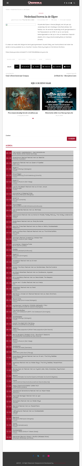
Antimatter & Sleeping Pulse (22, 193)
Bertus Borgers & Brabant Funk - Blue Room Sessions (31, 334)
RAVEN (15, 339)
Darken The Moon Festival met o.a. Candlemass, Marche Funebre (35, 267)
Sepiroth (48, 59)
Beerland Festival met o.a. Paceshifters (26, 406)
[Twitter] (66, 3)
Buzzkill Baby (11, 59)
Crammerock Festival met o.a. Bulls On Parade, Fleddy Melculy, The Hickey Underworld (42, 215)
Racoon (15, 375)
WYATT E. (16, 198)
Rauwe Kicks (17, 299)
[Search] (74, 3)
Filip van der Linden (28, 20)
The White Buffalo (19, 310)
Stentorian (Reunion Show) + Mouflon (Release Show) (31, 436)
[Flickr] (71, 3)
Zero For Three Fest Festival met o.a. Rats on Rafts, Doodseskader (35, 226)
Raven (15, 351)
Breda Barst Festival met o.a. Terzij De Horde (28, 221)
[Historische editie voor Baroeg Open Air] (59, 98)
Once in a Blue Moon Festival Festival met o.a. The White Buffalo (34, 231)
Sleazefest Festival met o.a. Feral (24, 287)
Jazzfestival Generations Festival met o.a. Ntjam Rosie (31, 390)
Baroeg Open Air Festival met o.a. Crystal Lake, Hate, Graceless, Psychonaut (39, 369)
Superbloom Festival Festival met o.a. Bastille (28, 157)
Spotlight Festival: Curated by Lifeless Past (28, 237)
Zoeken (8, 135)
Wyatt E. (16, 167)
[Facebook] (64, 3)
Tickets (15, 170)
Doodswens (16, 346)
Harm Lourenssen (60, 463)
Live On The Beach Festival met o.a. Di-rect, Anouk (30, 187)
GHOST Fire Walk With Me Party (23, 323)
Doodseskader (17, 316)
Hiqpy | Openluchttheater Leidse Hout (26, 385)
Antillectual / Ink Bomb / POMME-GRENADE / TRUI (30, 305)
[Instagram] (69, 3)
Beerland (16, 417)
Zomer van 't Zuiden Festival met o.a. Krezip (28, 282)
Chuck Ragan (17, 174)
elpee (40, 59)
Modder (15, 249)
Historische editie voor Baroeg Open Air (59, 113)
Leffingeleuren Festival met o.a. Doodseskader (28, 411)
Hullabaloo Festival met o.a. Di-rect (25, 260)
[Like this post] (17, 67)
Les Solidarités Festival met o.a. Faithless (27, 210)
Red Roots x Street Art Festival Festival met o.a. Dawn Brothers (34, 294)
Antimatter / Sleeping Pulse (22, 244)
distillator (32, 59)
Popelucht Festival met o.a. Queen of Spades (28, 162)
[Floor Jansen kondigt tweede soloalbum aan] (23, 98)
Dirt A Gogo (21, 59)
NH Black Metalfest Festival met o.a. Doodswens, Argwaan (33, 272)
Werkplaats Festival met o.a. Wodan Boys (27, 401)
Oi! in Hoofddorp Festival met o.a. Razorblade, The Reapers (32, 277)
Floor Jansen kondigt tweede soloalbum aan (23, 113)
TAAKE (15, 380)
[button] (8, 103)
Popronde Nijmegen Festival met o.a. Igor (26, 396)
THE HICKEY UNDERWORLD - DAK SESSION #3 (29, 152)
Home (7, 9)
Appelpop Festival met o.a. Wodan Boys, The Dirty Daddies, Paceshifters (37, 362)
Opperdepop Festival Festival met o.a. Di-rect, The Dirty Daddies (34, 356)
